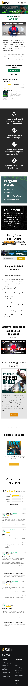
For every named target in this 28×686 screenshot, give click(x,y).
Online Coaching (6, 665)
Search (17, 663)
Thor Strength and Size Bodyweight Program (14, 457)
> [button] (17, 629)
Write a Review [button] (14, 504)
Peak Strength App (6, 663)
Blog (16, 683)
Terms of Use (18, 670)
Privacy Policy (18, 668)
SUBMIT (21, 258)
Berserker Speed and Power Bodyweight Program (5, 98)
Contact (17, 665)
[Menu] (25, 2)
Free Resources (5, 676)
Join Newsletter (19, 675)
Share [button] (5, 524)
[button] (12, 36)
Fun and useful (7, 90)
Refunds (17, 673)
